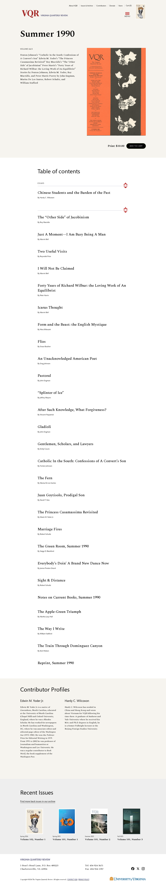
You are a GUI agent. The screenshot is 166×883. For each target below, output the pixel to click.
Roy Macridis (45, 222)
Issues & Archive (87, 6)
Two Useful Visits (52, 251)
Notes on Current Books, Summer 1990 (69, 597)
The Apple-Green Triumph (59, 612)
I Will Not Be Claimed (56, 268)
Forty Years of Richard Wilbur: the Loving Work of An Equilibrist (82, 288)
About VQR (73, 6)
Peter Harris (44, 295)
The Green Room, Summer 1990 (63, 546)
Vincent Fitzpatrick (47, 415)
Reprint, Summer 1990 (56, 663)
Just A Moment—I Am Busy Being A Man (72, 234)
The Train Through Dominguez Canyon (70, 646)
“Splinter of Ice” (51, 393)
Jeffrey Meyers (45, 398)
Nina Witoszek (45, 330)
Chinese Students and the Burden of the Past (74, 193)
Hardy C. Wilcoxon (47, 198)
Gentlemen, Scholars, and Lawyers (65, 444)
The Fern (45, 478)
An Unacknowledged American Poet (67, 358)
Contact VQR (72, 879)
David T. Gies (45, 500)
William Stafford (46, 634)
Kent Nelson (44, 651)
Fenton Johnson (46, 466)
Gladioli (44, 427)
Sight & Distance (51, 580)
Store (121, 6)
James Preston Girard (48, 568)
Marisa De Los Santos (48, 483)
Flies (42, 341)
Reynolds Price (45, 256)
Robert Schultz (45, 534)
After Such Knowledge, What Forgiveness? (72, 410)
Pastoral (44, 375)
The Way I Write (51, 629)
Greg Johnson (45, 364)
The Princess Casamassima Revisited (68, 512)
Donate (112, 6)
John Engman (45, 381)
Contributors (101, 6)
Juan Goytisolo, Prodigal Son (61, 495)
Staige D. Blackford (47, 551)
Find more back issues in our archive (37, 801)
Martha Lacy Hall (46, 617)
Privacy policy (83, 879)
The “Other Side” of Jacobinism (63, 217)
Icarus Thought (50, 307)
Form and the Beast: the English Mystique (72, 324)
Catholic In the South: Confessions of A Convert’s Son (82, 461)
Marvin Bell (44, 239)
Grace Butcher (45, 347)
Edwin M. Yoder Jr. (47, 517)
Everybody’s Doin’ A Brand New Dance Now (73, 563)
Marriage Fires (50, 529)
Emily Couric (45, 449)
